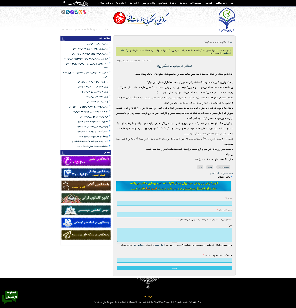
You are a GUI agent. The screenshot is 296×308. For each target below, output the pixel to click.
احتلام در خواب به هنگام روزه (174, 66)
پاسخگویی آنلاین (138, 245)
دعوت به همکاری (105, 3)
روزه (200, 167)
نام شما (228, 198)
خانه (232, 3)
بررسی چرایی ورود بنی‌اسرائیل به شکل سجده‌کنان (90, 48)
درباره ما (148, 297)
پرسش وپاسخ (228, 173)
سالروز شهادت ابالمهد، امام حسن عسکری (93, 121)
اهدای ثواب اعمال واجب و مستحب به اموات (92, 131)
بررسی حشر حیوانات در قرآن (97, 43)
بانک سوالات (221, 3)
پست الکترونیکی (224, 210)
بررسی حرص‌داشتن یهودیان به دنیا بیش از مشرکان (90, 53)
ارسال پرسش (159, 245)
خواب (210, 167)
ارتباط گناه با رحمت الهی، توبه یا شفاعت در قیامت (90, 111)
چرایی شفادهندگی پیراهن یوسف (96, 96)
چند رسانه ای (196, 3)
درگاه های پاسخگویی (167, 3)
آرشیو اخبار (134, 3)
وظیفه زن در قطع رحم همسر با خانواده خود (92, 126)
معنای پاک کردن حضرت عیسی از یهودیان (93, 81)
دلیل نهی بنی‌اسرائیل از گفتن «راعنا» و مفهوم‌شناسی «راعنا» (86, 58)
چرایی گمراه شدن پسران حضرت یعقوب (94, 91)
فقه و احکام (215, 173)
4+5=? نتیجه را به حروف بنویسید (217, 255)
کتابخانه (209, 3)
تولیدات (183, 3)
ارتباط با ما (121, 3)
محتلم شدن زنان (224, 167)
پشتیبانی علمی (148, 3)
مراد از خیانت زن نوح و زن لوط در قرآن (94, 116)
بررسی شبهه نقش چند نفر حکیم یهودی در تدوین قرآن (88, 106)
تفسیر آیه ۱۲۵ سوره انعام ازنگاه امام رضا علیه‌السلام (90, 141)
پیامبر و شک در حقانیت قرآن (97, 101)
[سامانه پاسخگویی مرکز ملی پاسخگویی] (10, 305)
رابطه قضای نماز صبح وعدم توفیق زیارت (93, 136)
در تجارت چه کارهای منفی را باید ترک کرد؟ (92, 146)
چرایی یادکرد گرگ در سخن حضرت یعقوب (93, 86)
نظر (230, 225)
